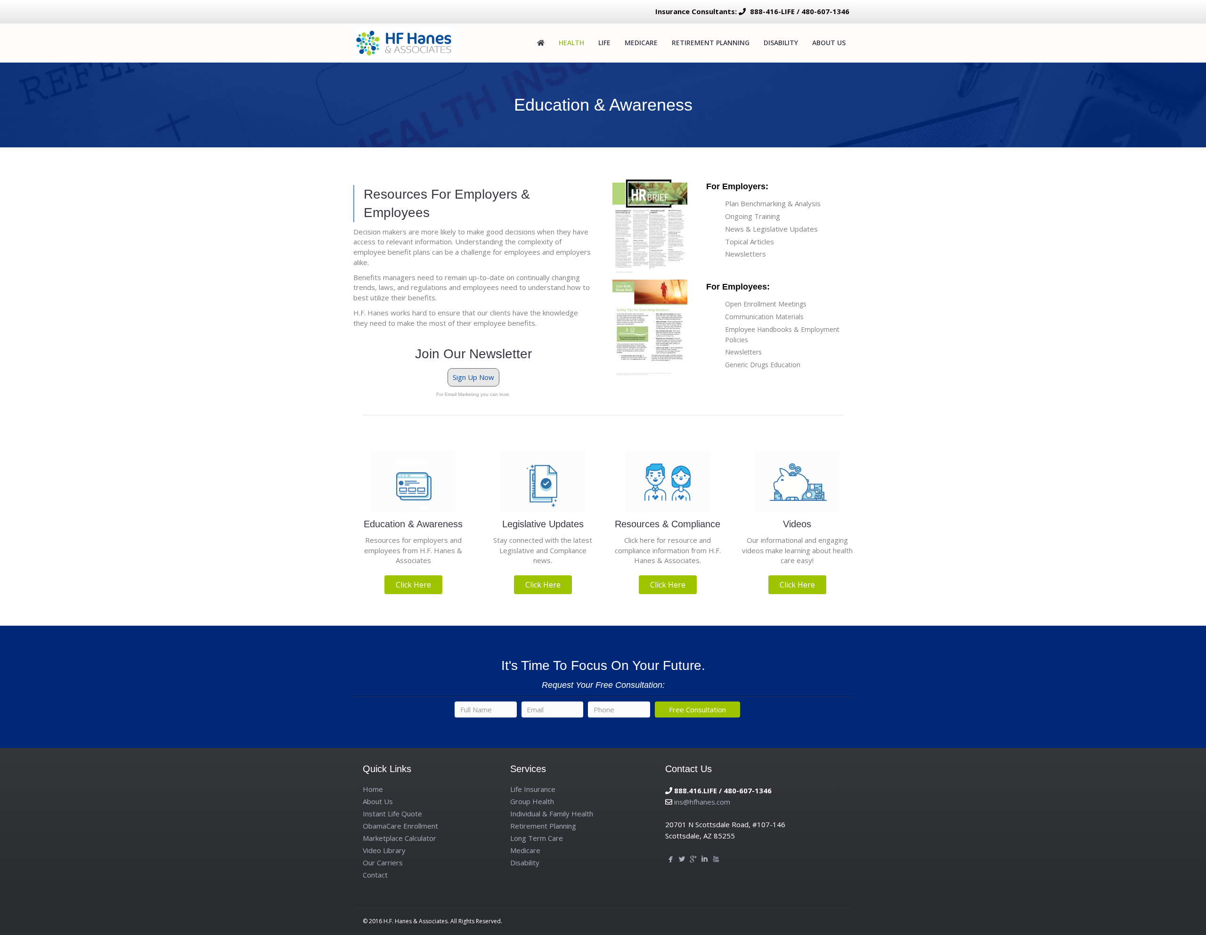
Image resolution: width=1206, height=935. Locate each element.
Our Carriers (383, 862)
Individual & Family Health (551, 813)
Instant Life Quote (392, 813)
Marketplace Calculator (399, 838)
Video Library (384, 850)
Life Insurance (532, 789)
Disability (781, 42)
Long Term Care (536, 838)
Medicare (641, 42)
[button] (413, 584)
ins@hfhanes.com (702, 801)
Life (604, 42)
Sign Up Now (473, 377)
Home (373, 789)
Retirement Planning (711, 42)
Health (571, 42)
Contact (375, 874)
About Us (829, 42)
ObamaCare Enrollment (400, 825)
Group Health (532, 801)
